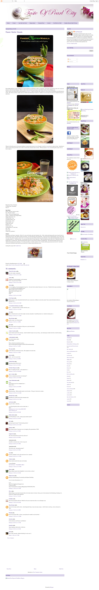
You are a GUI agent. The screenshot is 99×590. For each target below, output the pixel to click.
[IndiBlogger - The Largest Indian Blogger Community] (86, 101)
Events (14, 23)
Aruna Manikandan (13, 380)
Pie (67, 370)
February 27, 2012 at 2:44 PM (15, 510)
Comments (71, 61)
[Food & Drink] (84, 109)
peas (19, 265)
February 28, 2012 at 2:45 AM (15, 529)
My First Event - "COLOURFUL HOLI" (16, 464)
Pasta (68, 365)
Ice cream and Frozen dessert (72, 346)
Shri (10, 324)
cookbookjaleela (12, 337)
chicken (68, 390)
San (9, 312)
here (74, 301)
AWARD (68, 337)
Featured (70, 105)
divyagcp (11, 349)
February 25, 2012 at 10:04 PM (15, 371)
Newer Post (9, 568)
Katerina (11, 519)
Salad (68, 376)
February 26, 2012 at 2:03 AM (15, 412)
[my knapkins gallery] (73, 218)
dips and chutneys (70, 397)
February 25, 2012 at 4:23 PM (15, 334)
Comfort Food (18, 245)
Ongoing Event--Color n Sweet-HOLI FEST (17, 409)
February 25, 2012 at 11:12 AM (15, 315)
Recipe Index (32, 23)
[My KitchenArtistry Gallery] (73, 178)
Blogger (51, 587)
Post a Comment (10, 538)
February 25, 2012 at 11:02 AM (15, 309)
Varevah (29, 91)
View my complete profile (72, 43)
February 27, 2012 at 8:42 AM (15, 502)
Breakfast (69, 342)
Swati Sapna (11, 298)
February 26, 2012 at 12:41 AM (15, 399)
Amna (10, 277)
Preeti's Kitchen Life (13, 410)
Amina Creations (12, 331)
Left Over (69, 355)
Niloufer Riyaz (12, 395)
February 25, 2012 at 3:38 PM (15, 328)
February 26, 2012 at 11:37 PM (15, 456)
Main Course (69, 357)
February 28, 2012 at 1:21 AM (15, 522)
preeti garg (11, 402)
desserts (68, 394)
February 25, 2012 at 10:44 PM (15, 377)
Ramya (10, 469)
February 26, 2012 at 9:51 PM (15, 443)
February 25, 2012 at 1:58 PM (15, 322)
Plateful (10, 512)
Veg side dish (26, 265)
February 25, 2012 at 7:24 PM (15, 346)
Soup (68, 378)
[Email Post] (24, 263)
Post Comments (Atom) (37, 572)
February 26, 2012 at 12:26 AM (15, 393)
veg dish (21, 265)
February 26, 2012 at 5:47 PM (15, 431)
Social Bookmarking (84, 116)
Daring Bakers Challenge (72, 344)
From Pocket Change (72, 253)
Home (8, 23)
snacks (68, 399)
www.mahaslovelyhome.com (14, 305)
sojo (10, 452)
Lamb (68, 353)
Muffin (68, 359)
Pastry (68, 368)
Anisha (10, 389)
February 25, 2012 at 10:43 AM (15, 303)
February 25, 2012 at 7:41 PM (15, 352)
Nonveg (68, 361)
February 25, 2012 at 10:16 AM (15, 274)
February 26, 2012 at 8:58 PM (15, 437)
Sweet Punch (75, 320)
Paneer (16, 265)
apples (68, 384)
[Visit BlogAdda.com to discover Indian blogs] (89, 102)
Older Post (61, 568)
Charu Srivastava (12, 271)
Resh (10, 531)
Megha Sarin (11, 475)
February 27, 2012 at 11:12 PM (15, 516)
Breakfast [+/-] (83, 259)
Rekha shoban (12, 415)
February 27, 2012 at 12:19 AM (15, 466)
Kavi (10, 421)
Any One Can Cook (23, 23)
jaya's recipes (11, 374)
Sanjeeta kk (11, 433)
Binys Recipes (12, 318)
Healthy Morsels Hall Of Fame (71, 23)
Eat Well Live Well (57, 23)
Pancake (68, 363)
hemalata (11, 525)
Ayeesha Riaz (85, 247)
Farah (10, 285)
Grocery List (83, 227)
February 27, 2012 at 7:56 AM (15, 496)
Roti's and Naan (70, 374)
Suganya (10, 427)
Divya (10, 491)
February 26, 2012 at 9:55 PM (15, 450)
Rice (68, 372)
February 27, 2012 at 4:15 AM (15, 488)
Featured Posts (41, 23)
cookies (68, 392)
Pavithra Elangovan (13, 367)
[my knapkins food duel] (73, 217)
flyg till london (90, 109)
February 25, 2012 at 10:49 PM (15, 386)
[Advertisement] (35, 554)
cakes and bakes (70, 388)
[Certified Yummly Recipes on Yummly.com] (73, 173)
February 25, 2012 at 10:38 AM (15, 295)
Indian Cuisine (12, 265)
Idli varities (69, 349)
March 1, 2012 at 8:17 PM (14, 535)
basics (68, 386)
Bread (68, 339)
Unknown (11, 459)
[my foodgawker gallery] (72, 190)
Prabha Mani (11, 361)
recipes (87, 248)
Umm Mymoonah (78, 31)
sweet (68, 401)
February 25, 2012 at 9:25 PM (15, 365)
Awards (48, 23)
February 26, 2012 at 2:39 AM (15, 418)
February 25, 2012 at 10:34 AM (15, 282)
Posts (70, 59)
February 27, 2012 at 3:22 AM (15, 473)
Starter (68, 380)
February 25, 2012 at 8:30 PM (15, 358)
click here (76, 321)
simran (10, 355)
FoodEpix (11, 498)
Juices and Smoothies (71, 351)
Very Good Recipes (73, 216)
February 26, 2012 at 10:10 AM (15, 424)
